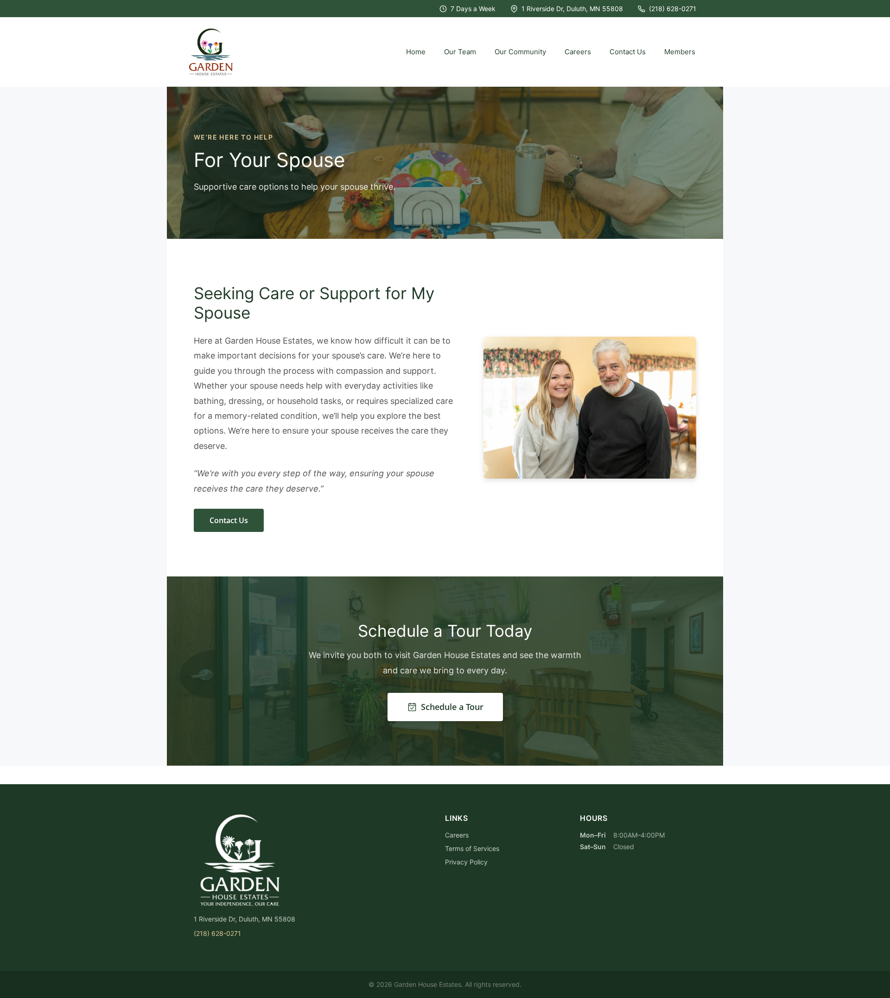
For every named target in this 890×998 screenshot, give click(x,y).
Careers (578, 51)
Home (416, 51)
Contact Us (628, 51)
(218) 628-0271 (672, 9)
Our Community (520, 51)
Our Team (460, 51)
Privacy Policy (466, 862)
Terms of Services (472, 848)
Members (679, 51)
